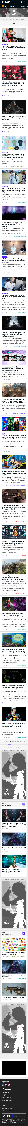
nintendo (5, 152)
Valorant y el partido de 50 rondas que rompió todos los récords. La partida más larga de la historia (13, 83)
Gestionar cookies (7, 1108)
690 (24, 742)
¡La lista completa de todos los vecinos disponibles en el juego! (13, 953)
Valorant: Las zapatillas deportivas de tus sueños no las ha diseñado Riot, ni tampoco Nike (13, 543)
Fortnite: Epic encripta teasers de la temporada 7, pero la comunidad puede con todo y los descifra (13, 687)
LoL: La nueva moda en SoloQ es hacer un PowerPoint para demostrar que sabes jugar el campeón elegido (14, 651)
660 (15, 742)
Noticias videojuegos (10, 19)
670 (18, 742)
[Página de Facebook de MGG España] (3, 1085)
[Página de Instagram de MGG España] (9, 1085)
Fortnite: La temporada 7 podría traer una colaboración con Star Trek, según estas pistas (14, 334)
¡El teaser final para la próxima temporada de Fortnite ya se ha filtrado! (12, 224)
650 (7, 742)
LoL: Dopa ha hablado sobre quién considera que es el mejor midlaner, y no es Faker (14, 260)
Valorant (24, 95)
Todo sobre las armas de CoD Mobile (13, 997)
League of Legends (21, 61)
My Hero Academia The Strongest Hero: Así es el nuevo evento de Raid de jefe (14, 473)
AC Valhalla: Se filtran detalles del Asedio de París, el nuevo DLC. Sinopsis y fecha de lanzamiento (13, 401)
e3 (3, 433)
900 (16, 747)
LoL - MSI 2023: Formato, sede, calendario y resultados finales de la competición (12, 871)
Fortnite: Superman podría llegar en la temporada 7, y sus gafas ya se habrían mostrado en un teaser (13, 725)
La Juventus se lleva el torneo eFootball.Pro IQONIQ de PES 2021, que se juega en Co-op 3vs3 (13, 368)
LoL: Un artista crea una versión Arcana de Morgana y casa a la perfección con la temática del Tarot (13, 615)
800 (12, 747)
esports (5, 44)
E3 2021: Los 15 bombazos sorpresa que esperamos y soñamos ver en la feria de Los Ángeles (14, 437)
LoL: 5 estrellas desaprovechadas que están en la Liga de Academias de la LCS (13, 296)
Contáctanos (5, 1092)
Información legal (7, 1100)
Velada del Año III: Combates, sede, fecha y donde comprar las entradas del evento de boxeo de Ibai (14, 825)
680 (21, 742)
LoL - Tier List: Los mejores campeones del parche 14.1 (14, 848)
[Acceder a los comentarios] (3, 61)
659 (13, 742)
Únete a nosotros (7, 1097)
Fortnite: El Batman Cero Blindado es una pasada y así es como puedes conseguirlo (14, 117)
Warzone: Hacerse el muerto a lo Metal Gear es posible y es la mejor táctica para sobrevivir (13, 507)
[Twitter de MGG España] (6, 1085)
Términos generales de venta (11, 1103)
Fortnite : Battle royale (20, 131)
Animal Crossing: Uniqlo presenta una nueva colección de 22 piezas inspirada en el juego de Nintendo (13, 155)
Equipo (4, 1095)
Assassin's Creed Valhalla (19, 413)
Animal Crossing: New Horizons (18, 166)
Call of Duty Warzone (20, 521)
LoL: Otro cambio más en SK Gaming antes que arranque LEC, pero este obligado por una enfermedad (14, 190)
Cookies (4, 1105)
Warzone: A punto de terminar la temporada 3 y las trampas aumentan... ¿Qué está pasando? (12, 577)
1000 (19, 747)
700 (8, 747)
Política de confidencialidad (10, 1111)
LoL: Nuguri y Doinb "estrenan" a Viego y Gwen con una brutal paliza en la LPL (13, 47)
